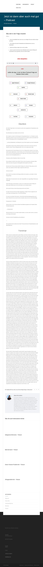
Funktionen (18, 4)
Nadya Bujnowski (8, 23)
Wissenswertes (26, 4)
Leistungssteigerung (9, 503)
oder (22, 69)
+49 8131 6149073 (8, 553)
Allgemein (7, 498)
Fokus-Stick (18, 7)
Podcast (32, 4)
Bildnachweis (36, 565)
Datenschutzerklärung (29, 565)
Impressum (21, 565)
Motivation (7, 505)
